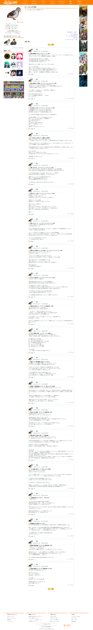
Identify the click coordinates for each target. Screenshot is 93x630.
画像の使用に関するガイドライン (35, 616)
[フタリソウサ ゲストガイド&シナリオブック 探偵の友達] (83, 69)
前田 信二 (13, 45)
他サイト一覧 (74, 619)
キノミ (34, 49)
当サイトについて (10, 616)
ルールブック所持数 (54, 619)
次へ (49, 44)
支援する (80, 1)
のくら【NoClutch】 (20, 76)
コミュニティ (61, 3)
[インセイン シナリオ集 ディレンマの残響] (83, 45)
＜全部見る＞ (18, 33)
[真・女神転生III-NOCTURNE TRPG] (83, 80)
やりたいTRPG (53, 616)
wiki (79, 3)
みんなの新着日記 (73, 34)
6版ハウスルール (7, 45)
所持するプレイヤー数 (54, 621)
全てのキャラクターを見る (18, 47)
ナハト (7, 60)
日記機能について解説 (72, 32)
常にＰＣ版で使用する (47, 626)
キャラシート (25, 3)
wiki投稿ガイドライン (33, 621)
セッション (34, 3)
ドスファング (19, 60)
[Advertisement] (39, 21)
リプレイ (52, 1)
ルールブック (61, 1)
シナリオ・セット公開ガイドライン (36, 619)
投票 (71, 1)
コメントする (69, 73)
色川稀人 (19, 68)
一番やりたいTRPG (54, 618)
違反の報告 (73, 621)
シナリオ (43, 1)
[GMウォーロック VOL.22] (83, 57)
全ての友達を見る (19, 79)
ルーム (43, 3)
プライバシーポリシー (11, 618)
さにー (13, 68)
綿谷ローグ (13, 76)
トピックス (52, 3)
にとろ (13, 60)
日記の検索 (75, 37)
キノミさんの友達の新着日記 (71, 36)
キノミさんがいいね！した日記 (71, 39)
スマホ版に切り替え (47, 624)
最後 (52, 44)
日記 (71, 3)
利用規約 (9, 619)
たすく (7, 76)
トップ (25, 1)
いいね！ (32, 74)
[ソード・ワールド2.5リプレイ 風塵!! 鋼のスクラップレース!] (83, 34)
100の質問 (9, 30)
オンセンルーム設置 (75, 616)
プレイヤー (34, 1)
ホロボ (7, 68)
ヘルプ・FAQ (9, 621)
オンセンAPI (73, 618)
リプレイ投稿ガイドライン (34, 618)
